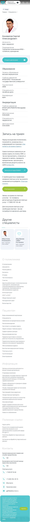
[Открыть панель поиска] (22, 2)
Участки (5, 280)
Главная (4, 12)
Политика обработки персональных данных (13, 436)
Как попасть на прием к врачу (11, 326)
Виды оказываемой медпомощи (12, 315)
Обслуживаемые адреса (10, 346)
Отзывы (4, 275)
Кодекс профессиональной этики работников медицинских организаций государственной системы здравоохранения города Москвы (14, 407)
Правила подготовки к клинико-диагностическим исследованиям (13, 338)
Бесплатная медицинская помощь (13, 348)
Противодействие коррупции (11, 392)
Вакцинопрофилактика (9, 334)
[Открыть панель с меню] (27, 2)
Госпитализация (7, 354)
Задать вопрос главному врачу (12, 329)
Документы (5, 267)
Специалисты (12, 12)
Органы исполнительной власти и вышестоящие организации (12, 369)
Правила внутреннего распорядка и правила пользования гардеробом (13, 342)
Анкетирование (7, 356)
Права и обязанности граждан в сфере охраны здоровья (14, 384)
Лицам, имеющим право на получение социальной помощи (14, 388)
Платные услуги (7, 351)
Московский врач (7, 402)
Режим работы (6, 269)
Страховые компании (9, 373)
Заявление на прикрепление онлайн (13, 321)
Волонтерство (6, 303)
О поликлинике (7, 264)
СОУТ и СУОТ (6, 295)
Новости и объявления (9, 412)
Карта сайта (6, 424)
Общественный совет (9, 298)
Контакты (5, 272)
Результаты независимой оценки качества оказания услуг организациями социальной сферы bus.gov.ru (13, 429)
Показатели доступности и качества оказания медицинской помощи (13, 398)
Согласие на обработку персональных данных (14, 440)
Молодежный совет (8, 300)
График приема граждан (9, 331)
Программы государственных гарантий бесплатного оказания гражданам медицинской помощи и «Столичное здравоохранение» (14, 378)
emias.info (10, 165)
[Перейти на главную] (3, 2)
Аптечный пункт (7, 292)
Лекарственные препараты (10, 395)
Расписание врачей (8, 323)
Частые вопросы (7, 278)
